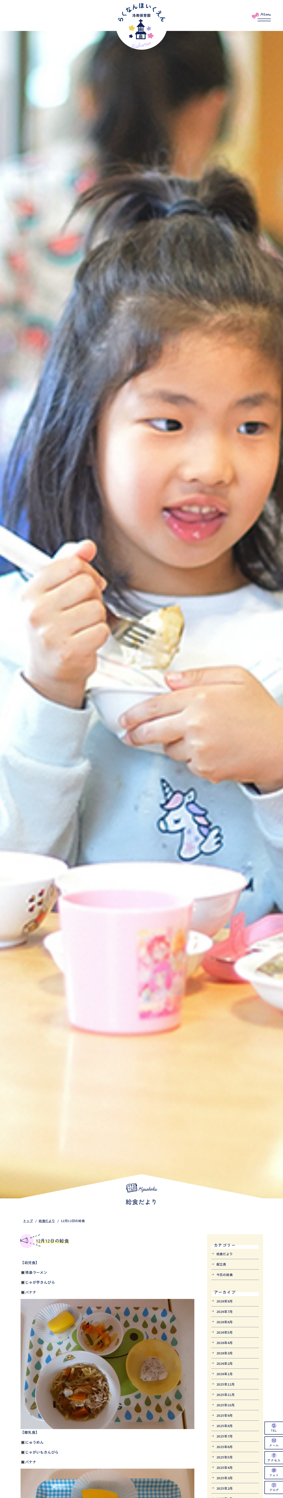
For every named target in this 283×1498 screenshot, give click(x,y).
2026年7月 (224, 1311)
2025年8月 (224, 1425)
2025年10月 (225, 1405)
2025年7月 (224, 1436)
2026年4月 (224, 1342)
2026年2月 (224, 1363)
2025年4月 (224, 1467)
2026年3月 (224, 1353)
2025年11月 (225, 1394)
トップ (28, 1220)
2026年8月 (224, 1301)
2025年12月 (225, 1384)
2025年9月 (224, 1415)
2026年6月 (224, 1321)
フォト (274, 1475)
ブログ (274, 1490)
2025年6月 (224, 1446)
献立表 (221, 1264)
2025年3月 (224, 1477)
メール (274, 1445)
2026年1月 (224, 1373)
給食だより (47, 1220)
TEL (274, 1430)
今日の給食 (224, 1274)
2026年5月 (224, 1332)
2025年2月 (224, 1488)
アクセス (273, 1460)
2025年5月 (224, 1457)
